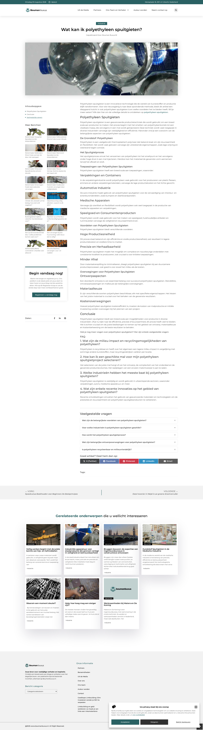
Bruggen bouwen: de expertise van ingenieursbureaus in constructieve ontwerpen (121, 551)
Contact (81, 693)
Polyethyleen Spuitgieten (36, 111)
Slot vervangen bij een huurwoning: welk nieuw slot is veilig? (55, 235)
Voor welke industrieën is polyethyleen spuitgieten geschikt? (129, 428)
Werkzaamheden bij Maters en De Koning (120, 604)
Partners (97, 10)
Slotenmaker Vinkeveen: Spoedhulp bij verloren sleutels (33, 171)
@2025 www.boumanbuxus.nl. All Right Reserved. (44, 726)
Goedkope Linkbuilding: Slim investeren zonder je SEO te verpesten (89, 700)
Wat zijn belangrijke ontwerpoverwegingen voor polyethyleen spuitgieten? (129, 442)
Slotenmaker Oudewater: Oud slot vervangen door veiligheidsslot (56, 187)
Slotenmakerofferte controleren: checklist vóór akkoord (34, 251)
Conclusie (30, 114)
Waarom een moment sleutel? (41, 603)
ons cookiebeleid (139, 715)
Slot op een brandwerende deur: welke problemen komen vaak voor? (34, 235)
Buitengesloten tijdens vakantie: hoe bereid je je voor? (33, 219)
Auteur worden (140, 10)
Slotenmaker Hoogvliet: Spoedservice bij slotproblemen (33, 139)
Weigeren (154, 722)
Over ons (81, 681)
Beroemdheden (84, 672)
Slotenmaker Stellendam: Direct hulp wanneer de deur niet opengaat (34, 155)
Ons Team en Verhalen (116, 10)
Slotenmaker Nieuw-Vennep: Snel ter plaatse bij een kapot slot (56, 171)
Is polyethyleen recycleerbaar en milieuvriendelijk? (129, 449)
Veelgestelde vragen (34, 117)
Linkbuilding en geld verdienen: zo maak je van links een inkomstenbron (88, 709)
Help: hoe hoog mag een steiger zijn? (80, 604)
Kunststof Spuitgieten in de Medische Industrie (156, 550)
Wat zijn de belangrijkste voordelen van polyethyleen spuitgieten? (129, 420)
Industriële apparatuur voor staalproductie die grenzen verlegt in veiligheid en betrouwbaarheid (82, 551)
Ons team (82, 685)
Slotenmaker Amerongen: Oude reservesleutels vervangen (34, 187)
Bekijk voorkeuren (183, 722)
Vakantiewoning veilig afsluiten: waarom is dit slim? (55, 203)
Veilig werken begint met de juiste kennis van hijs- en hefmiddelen (43, 550)
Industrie (101, 23)
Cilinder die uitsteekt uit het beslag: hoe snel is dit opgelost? (35, 203)
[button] (196, 707)
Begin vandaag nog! (46, 273)
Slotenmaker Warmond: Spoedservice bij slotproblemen (55, 155)
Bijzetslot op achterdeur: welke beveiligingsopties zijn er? (57, 219)
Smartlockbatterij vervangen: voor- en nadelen (54, 251)
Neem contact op (159, 10)
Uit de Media (83, 10)
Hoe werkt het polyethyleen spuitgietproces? (129, 435)
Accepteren (125, 722)
